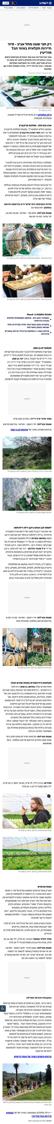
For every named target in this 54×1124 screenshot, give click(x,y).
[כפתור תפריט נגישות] (3, 1008)
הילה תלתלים (44, 114)
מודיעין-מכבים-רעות (36, 1121)
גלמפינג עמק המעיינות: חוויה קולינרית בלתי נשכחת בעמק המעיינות (28, 326)
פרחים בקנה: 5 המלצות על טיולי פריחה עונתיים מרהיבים (27, 333)
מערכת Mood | (46, 73)
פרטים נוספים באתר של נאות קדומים (32, 1056)
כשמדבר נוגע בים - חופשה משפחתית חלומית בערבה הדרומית (28, 319)
